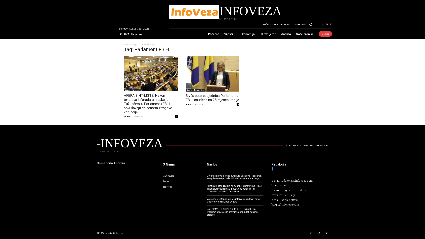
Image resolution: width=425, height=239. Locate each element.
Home (127, 44)
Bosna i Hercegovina (133, 90)
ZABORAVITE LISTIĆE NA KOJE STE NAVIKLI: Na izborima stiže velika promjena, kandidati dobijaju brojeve (232, 212)
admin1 (127, 116)
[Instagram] (327, 25)
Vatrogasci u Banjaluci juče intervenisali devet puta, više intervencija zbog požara (233, 200)
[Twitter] (331, 25)
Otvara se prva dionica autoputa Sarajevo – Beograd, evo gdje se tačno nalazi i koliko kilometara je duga (234, 177)
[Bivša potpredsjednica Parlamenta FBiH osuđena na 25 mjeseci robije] (212, 74)
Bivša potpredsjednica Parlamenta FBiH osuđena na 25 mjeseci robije (212, 98)
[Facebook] (323, 25)
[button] (311, 24)
